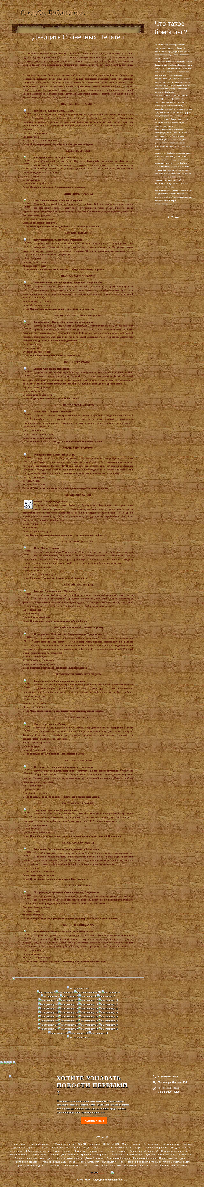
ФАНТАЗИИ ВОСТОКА (95, 1165)
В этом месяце (134, 1154)
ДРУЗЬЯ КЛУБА (179, 1165)
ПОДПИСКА (130, 1165)
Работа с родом (181, 1161)
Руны (72, 1161)
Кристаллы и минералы (93, 1154)
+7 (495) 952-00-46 (168, 1076)
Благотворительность (120, 1147)
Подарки (19, 1158)
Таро (122, 1161)
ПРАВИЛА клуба (72, 1165)
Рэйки (81, 1161)
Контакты (187, 1144)
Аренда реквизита (116, 1151)
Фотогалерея (73, 1147)
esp (23, 1144)
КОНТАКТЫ (146, 1165)
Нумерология (109, 1161)
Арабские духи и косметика (63, 1154)
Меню (125, 1144)
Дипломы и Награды (24, 1147)
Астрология (93, 1161)
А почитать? (99, 1147)
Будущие (150, 1154)
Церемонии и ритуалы (156, 1147)
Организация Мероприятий (143, 1151)
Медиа (86, 1147)
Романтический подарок (24, 1161)
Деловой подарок (94, 1158)
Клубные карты (152, 1144)
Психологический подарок (172, 1158)
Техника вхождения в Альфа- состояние (149, 1161)
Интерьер (95, 1144)
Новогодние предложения (175, 1151)
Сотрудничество (171, 1144)
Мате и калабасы (19, 1154)
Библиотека (57, 1147)
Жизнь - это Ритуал (65, 1144)
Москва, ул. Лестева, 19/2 (172, 1082)
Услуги (138, 1147)
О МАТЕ (82, 1144)
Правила (136, 1144)
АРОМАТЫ (115, 1165)
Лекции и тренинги (62, 1151)
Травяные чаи (38, 1154)
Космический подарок (144, 1158)
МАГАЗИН (55, 1165)
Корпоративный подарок (69, 1158)
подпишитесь (94, 1120)
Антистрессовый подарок (40, 1158)
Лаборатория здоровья (37, 1151)
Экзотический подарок (118, 1158)
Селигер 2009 (184, 1154)
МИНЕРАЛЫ (161, 1165)
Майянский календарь (54, 1161)
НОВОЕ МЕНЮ (111, 1144)
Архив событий (166, 1154)
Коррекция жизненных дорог (29, 1165)
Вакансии (43, 1147)
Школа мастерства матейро (89, 1151)
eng (16, 1144)
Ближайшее (117, 1154)
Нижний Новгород (40, 1144)
